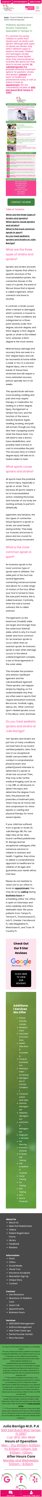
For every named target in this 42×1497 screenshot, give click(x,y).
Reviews (13, 1247)
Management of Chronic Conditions (23, 1084)
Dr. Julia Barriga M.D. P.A (19, 65)
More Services (16, 1337)
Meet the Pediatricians (20, 1226)
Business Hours (17, 1312)
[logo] (8, 6)
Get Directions (16, 1294)
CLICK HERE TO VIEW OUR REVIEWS (21, 979)
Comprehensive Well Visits (23, 1097)
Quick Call (14, 1305)
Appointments (16, 1308)
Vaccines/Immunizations (23, 1036)
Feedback (14, 1243)
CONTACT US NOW (21, 202)
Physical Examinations (23, 1062)
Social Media (15, 1265)
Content (13, 1283)
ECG (21, 1195)
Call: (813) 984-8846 (21, 1437)
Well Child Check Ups (20, 1330)
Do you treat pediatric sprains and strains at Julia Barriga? (21, 240)
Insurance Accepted (19, 1272)
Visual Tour (15, 1269)
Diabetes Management (23, 1115)
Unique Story (15, 1279)
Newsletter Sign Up (18, 1276)
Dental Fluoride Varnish (22, 1021)
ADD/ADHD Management (21, 1323)
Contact (23, 74)
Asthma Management (23, 1106)
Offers (12, 1262)
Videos (12, 1229)
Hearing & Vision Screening (23, 1071)
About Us (13, 1222)
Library (12, 1240)
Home (6, 17)
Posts (12, 1258)
